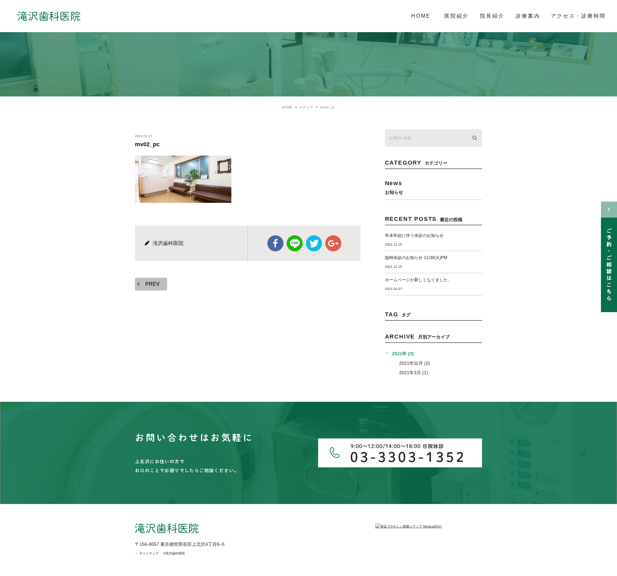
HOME (421, 16)
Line (295, 243)
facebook (275, 243)
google (333, 243)
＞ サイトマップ (146, 553)
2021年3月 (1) (413, 372)
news (394, 187)
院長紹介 (492, 16)
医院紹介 (456, 16)
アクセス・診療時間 (578, 16)
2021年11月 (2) (414, 363)
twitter (314, 243)
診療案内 (528, 16)
